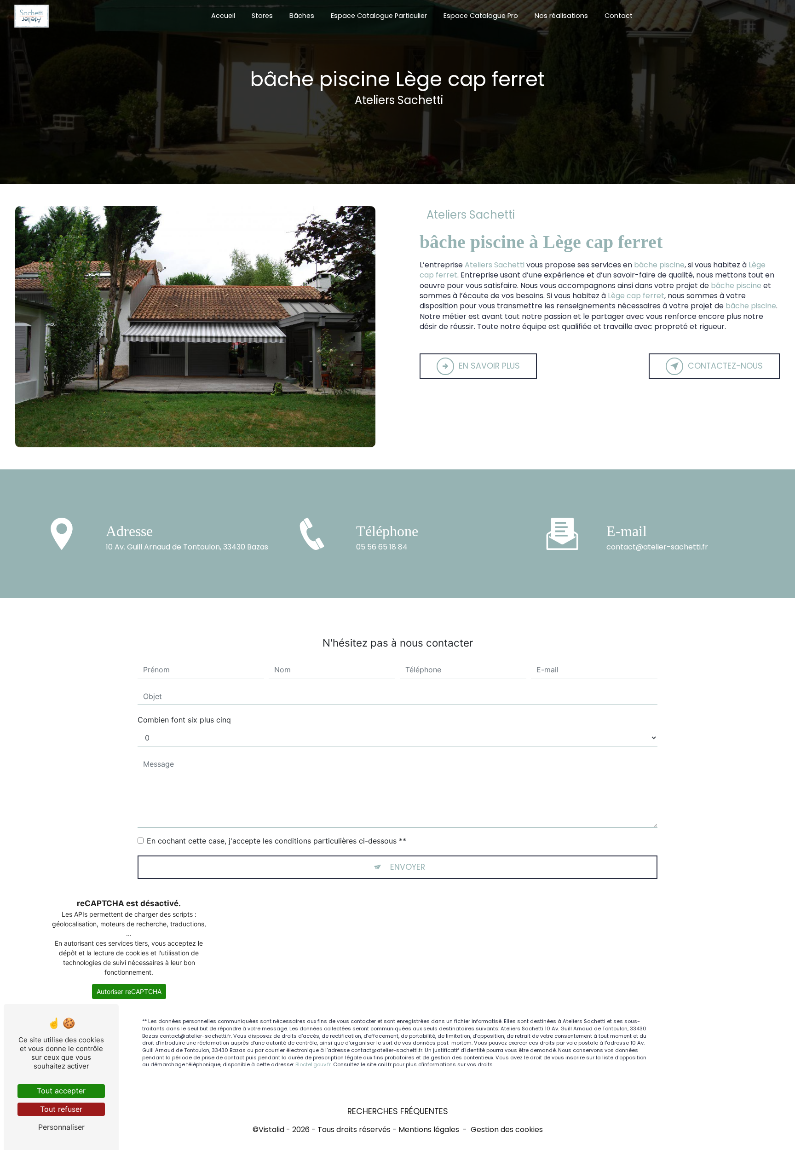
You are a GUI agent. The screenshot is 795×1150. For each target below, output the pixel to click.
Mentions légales (428, 1130)
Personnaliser (61, 1127)
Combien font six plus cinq (184, 719)
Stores (262, 15)
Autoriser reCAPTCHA (129, 991)
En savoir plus (489, 365)
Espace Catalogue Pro (481, 15)
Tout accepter (61, 1090)
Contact (619, 15)
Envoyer (407, 867)
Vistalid (271, 1130)
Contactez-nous (725, 365)
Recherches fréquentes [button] (397, 1111)
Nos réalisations (561, 15)
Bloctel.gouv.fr (313, 1064)
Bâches (301, 15)
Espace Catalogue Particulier (379, 15)
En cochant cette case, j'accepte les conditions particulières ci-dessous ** (276, 840)
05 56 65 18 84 (382, 547)
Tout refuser (61, 1109)
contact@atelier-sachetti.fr (657, 547)
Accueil (223, 15)
